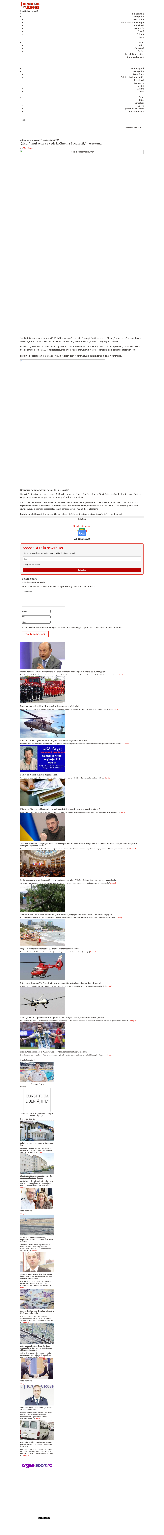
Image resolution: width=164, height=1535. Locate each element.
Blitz (141, 45)
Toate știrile (138, 16)
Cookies (96, 1528)
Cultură (140, 34)
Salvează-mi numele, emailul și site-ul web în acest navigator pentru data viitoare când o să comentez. (74, 627)
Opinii (141, 31)
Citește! (121, 675)
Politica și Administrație (132, 22)
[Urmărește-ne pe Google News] (82, 534)
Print (141, 42)
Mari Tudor (28, 148)
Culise (141, 51)
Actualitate (138, 19)
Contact (68, 1528)
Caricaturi (139, 48)
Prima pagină (137, 13)
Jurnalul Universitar (134, 54)
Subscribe (82, 570)
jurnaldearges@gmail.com (43, 1479)
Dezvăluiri (139, 25)
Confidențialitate (82, 1528)
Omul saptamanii (135, 57)
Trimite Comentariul (35, 634)
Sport (141, 37)
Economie (139, 28)
